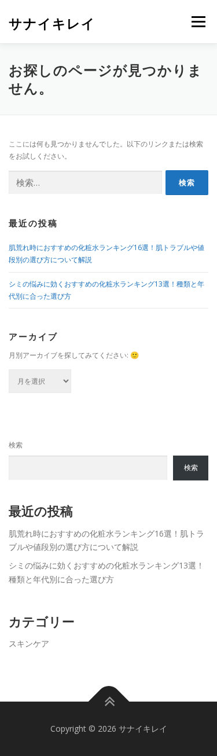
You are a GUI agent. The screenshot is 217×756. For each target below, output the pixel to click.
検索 (16, 445)
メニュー (198, 22)
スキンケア (29, 643)
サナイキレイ (52, 23)
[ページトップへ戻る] (108, 701)
